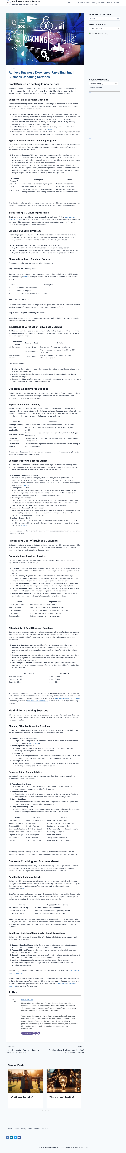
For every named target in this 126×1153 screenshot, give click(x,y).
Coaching (12, 69)
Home (69, 3)
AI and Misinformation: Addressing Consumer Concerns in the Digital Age (22, 1049)
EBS (23, 889)
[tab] (40, 1110)
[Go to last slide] (10, 1089)
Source (25, 277)
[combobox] (95, 87)
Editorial (37, 1129)
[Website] (35, 1033)
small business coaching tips (37, 701)
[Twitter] (15, 1137)
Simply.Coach (34, 743)
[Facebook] (19, 1137)
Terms (30, 1129)
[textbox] (95, 87)
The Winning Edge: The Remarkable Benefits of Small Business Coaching (66, 1049)
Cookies (10, 1129)
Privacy (23, 1129)
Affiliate (45, 1129)
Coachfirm (52, 129)
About (109, 3)
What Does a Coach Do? (22, 1097)
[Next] (78, 1089)
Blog (74, 3)
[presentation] (25, 1081)
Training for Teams (98, 3)
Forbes (26, 485)
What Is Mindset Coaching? (61, 1097)
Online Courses (84, 3)
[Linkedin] (7, 1137)
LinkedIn (24, 525)
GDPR (16, 1129)
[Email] (38, 1033)
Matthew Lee (27, 999)
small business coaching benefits (67, 698)
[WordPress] (11, 1137)
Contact (116, 3)
